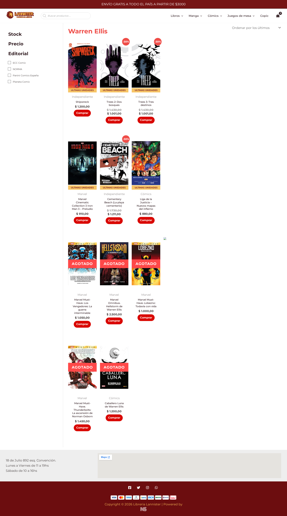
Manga (194, 15)
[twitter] (139, 487)
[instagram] (147, 487)
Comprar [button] (82, 113)
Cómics (213, 15)
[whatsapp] (156, 487)
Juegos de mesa (239, 15)
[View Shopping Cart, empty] (278, 16)
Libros (175, 15)
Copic (264, 15)
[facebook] (130, 487)
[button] (181, 16)
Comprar (82, 324)
